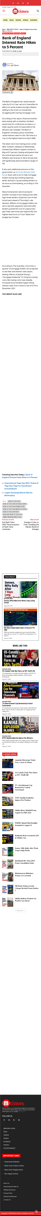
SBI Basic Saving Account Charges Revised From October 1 (26, 888)
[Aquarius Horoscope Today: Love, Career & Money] (7, 763)
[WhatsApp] (26, 58)
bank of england (14, 501)
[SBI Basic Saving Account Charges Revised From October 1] (7, 889)
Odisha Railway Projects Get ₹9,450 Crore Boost (25, 899)
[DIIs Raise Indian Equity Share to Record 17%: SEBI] (20, 617)
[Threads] (28, 3)
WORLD (23, 33)
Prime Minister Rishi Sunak (12, 517)
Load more (20, 910)
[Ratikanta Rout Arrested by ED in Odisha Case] (7, 839)
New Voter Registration (13, 1170)
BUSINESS (16, 33)
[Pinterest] (21, 58)
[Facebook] (13, 3)
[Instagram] (18, 3)
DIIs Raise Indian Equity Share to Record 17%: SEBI (19, 629)
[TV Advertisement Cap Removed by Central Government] (20, 690)
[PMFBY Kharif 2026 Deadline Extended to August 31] (7, 826)
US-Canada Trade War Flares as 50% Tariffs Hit (18, 671)
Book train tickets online (14, 1166)
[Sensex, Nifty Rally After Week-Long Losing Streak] (20, 589)
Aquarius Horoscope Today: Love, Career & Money (25, 761)
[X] (23, 3)
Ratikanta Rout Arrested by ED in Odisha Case (27, 836)
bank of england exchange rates (14, 504)
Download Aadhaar (12, 1162)
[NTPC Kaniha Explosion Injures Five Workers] (20, 725)
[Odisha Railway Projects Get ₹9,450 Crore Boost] (7, 902)
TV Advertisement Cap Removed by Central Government (23, 787)
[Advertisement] (20, 242)
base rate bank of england (12, 514)
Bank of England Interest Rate (14, 506)
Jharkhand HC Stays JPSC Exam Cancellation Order (25, 861)
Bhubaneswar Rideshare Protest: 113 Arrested (24, 874)
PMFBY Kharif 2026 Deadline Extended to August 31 (26, 824)
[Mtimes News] (20, 11)
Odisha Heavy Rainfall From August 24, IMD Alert (25, 811)
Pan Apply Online (11, 1174)
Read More (22, 1111)
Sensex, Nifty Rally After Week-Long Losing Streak (19, 602)
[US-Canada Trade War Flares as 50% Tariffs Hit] (20, 658)
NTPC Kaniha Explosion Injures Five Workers (17, 738)
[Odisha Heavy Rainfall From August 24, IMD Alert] (7, 813)
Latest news (9, 754)
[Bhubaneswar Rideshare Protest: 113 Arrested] (7, 876)
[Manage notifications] (36, 1211)
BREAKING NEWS (12, 29)
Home (3, 29)
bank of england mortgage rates (15, 509)
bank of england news (11, 511)
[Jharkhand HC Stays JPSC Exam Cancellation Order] (7, 864)
